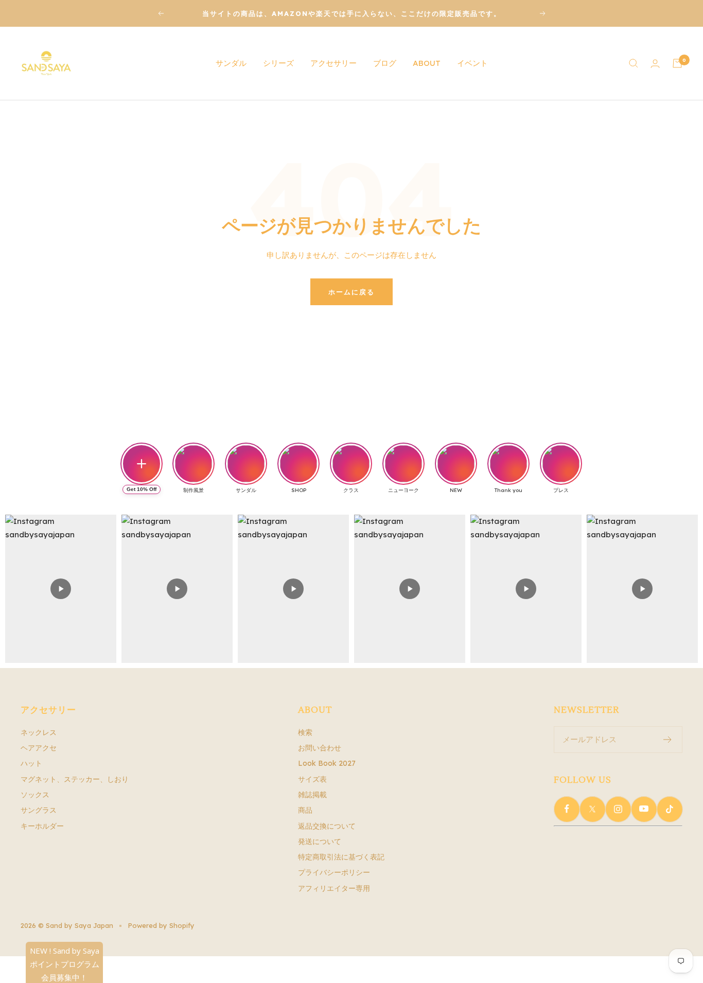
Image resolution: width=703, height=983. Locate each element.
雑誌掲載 (312, 794)
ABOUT (427, 63)
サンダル (231, 63)
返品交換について (327, 826)
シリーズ (278, 63)
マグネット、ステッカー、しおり (75, 779)
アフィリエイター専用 (334, 888)
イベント (472, 63)
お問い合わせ (319, 747)
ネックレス (39, 732)
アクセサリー (333, 63)
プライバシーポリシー (334, 872)
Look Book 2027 (327, 763)
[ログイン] (655, 63)
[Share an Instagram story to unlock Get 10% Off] (141, 464)
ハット (31, 763)
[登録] (667, 739)
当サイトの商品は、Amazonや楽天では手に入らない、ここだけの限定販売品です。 (351, 13)
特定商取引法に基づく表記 (341, 857)
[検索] (633, 63)
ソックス (35, 794)
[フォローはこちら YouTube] (644, 809)
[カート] (677, 63)
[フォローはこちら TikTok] (669, 809)
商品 (305, 810)
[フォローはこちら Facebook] (566, 809)
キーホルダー (42, 826)
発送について (319, 841)
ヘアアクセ (39, 747)
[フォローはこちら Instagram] (618, 809)
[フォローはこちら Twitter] (592, 809)
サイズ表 (312, 779)
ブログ (384, 63)
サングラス (39, 810)
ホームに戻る (351, 292)
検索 (305, 732)
